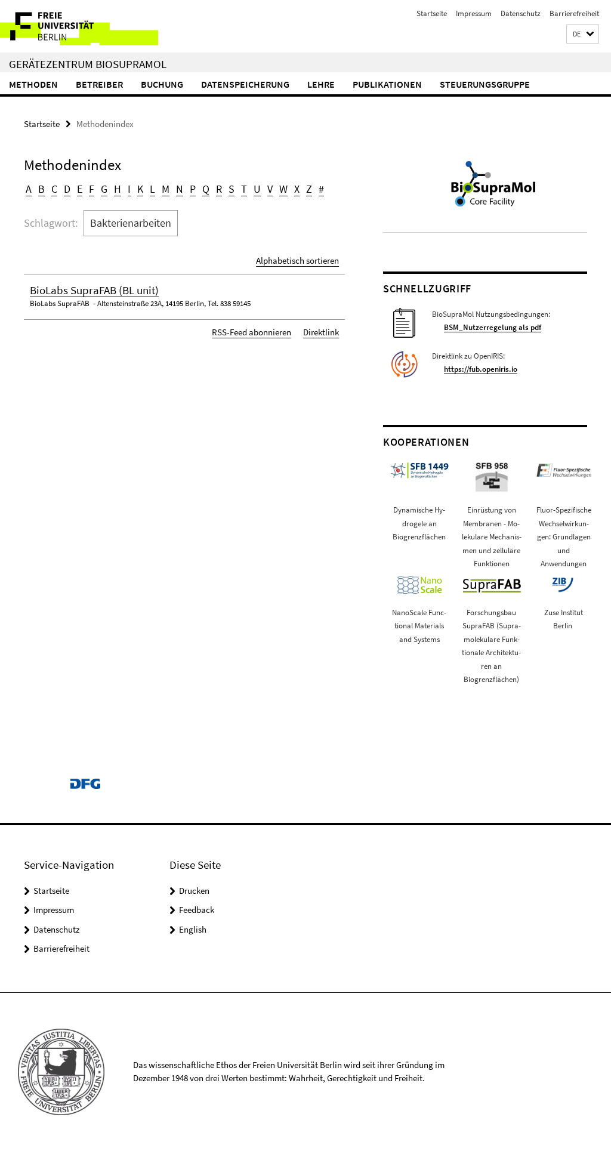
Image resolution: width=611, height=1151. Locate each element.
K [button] (140, 189)
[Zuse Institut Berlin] (563, 584)
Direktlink (321, 332)
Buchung (162, 84)
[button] (582, 34)
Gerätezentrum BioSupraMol (87, 64)
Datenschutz (521, 13)
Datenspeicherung (245, 84)
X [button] (297, 189)
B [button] (41, 189)
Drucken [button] (194, 890)
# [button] (321, 189)
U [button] (257, 189)
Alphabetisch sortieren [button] (297, 260)
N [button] (179, 189)
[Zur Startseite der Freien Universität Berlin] (79, 26)
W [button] (283, 189)
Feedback (196, 909)
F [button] (91, 189)
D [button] (67, 189)
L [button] (152, 189)
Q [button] (205, 189)
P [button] (193, 189)
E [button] (79, 189)
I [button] (129, 189)
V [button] (270, 189)
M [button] (165, 189)
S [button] (231, 189)
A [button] (29, 189)
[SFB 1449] (419, 469)
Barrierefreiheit (574, 13)
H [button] (117, 189)
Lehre (321, 84)
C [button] (54, 189)
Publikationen (387, 84)
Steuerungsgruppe (485, 84)
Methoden (33, 84)
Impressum (474, 13)
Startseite (431, 13)
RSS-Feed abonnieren (251, 332)
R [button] (219, 189)
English (192, 929)
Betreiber (99, 84)
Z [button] (309, 189)
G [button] (104, 189)
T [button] (244, 189)
